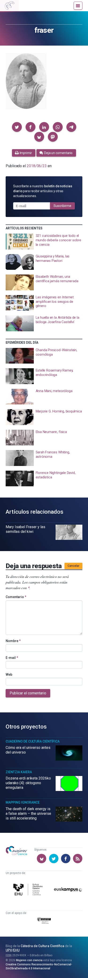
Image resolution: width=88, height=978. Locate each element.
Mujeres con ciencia (29, 960)
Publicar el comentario (28, 693)
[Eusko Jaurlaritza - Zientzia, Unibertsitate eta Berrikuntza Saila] (44, 921)
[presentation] (44, 241)
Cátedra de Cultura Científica (42, 946)
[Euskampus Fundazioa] (68, 890)
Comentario (16, 597)
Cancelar (73, 565)
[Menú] (78, 6)
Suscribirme (62, 206)
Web (9, 674)
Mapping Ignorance (23, 802)
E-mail (12, 658)
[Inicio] (9, 5)
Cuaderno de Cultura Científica (33, 741)
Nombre (13, 641)
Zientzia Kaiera (19, 772)
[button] (17, 127)
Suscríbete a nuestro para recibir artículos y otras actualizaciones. (42, 191)
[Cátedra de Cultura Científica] (29, 890)
